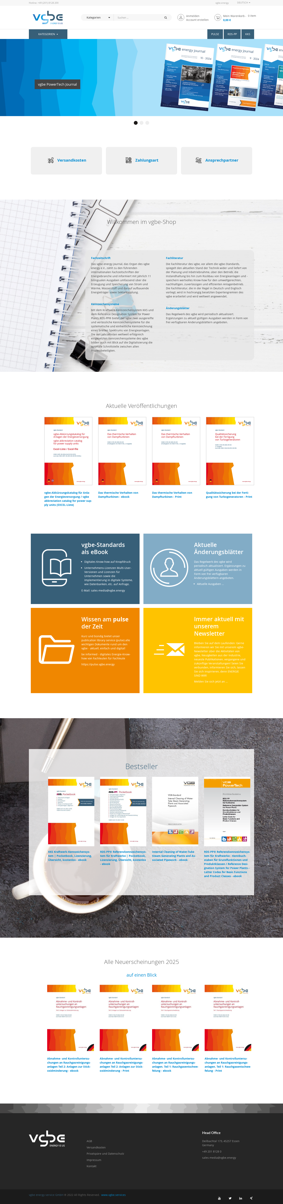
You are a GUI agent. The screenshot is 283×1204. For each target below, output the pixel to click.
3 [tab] (147, 123)
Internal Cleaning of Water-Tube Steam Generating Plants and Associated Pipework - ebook (174, 856)
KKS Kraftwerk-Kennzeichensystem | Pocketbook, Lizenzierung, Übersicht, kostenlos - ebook (70, 856)
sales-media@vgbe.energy (219, 1157)
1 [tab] (136, 123)
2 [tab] (141, 123)
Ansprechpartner (221, 160)
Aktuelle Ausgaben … (210, 584)
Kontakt (91, 1166)
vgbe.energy (222, 2)
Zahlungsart (146, 160)
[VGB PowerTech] (46, 17)
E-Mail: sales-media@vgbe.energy (103, 590)
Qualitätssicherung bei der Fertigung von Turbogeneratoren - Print (229, 495)
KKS (247, 34)
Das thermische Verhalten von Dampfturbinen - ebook (118, 495)
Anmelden (192, 16)
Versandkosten (71, 160)
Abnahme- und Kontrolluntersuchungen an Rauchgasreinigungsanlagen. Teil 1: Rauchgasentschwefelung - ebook (175, 1064)
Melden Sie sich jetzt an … (211, 681)
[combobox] (136, 17)
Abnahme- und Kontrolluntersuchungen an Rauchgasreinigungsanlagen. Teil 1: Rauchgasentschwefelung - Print (228, 1064)
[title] (219, 1198)
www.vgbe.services (113, 1195)
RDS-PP (232, 34)
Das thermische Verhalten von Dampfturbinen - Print (172, 495)
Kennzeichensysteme (105, 304)
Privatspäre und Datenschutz (105, 1153)
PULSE (215, 34)
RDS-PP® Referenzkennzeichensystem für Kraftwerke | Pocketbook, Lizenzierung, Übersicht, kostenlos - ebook (123, 858)
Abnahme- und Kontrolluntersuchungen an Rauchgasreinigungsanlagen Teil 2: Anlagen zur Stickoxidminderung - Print (121, 1064)
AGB (89, 1141)
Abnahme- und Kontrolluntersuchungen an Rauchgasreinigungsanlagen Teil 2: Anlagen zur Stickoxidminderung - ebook (69, 1064)
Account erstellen (197, 20)
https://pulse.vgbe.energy (98, 664)
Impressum (94, 1160)
